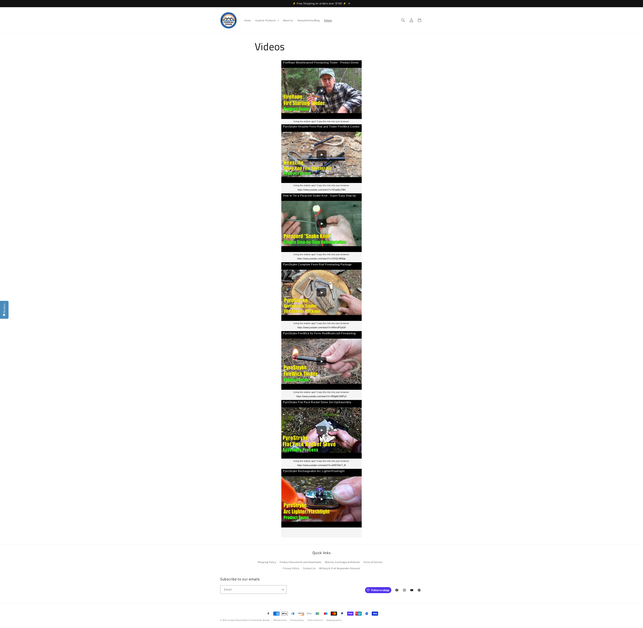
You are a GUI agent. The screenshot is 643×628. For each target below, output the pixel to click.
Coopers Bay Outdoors (239, 620)
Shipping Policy (267, 562)
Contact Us (309, 568)
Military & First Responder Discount (339, 568)
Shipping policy (334, 620)
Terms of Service (373, 562)
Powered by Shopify (260, 620)
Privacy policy (297, 620)
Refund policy (280, 620)
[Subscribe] (282, 589)
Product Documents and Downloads (300, 562)
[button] (266, 20)
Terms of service (315, 620)
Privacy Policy (291, 568)
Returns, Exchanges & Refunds (342, 562)
